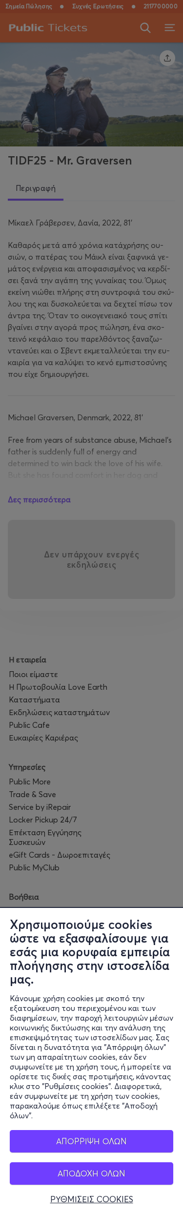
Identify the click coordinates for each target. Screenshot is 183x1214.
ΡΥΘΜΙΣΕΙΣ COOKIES (91, 1199)
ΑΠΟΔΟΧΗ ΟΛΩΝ (91, 1173)
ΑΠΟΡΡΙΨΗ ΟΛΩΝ (91, 1141)
